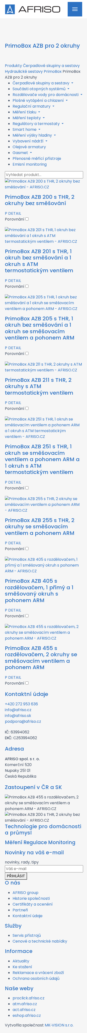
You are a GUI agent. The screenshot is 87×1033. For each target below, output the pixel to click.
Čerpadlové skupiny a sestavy (51, 65)
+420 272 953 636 (21, 704)
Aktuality (21, 961)
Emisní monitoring (30, 164)
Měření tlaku (25, 112)
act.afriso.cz (24, 1009)
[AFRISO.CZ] (32, 9)
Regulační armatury (32, 106)
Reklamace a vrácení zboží (38, 972)
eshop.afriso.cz (27, 1015)
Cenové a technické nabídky (40, 941)
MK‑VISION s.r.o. (59, 1025)
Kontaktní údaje (28, 916)
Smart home (25, 129)
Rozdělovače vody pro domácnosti (46, 94)
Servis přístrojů (27, 935)
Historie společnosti (31, 898)
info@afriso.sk (18, 715)
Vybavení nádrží (28, 141)
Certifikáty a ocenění (33, 904)
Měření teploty (27, 118)
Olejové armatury (29, 147)
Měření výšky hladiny (33, 135)
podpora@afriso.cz (23, 721)
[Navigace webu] (75, 9)
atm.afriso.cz (25, 1004)
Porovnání (15, 219)
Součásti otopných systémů (39, 89)
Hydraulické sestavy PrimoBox (33, 71)
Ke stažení (22, 967)
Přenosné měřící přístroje (37, 158)
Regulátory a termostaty (37, 123)
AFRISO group (25, 892)
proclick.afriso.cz (28, 998)
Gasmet (21, 152)
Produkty (13, 65)
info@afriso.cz (18, 710)
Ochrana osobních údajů (36, 978)
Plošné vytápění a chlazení (39, 100)
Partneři (20, 910)
